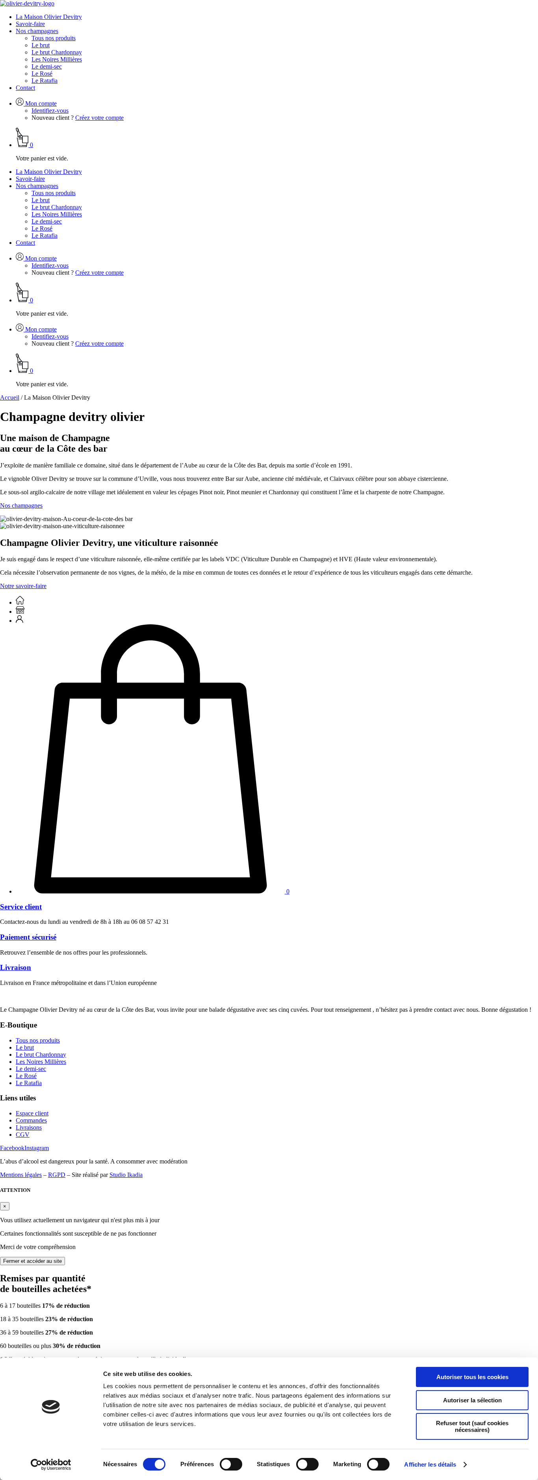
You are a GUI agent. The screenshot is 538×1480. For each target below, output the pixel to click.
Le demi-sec (47, 66)
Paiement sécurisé (28, 937)
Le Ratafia (45, 80)
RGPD (56, 1174)
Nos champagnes (37, 31)
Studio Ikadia (126, 1174)
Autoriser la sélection (472, 1400)
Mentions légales (21, 1174)
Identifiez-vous (50, 110)
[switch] (231, 1464)
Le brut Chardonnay (57, 52)
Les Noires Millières (57, 59)
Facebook (12, 1148)
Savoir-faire (30, 23)
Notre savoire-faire (23, 586)
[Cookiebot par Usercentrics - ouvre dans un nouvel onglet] (51, 1465)
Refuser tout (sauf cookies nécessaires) (472, 1426)
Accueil (9, 397)
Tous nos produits (54, 38)
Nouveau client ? (53, 117)
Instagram (36, 1148)
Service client (21, 907)
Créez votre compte (99, 117)
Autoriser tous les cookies (472, 1377)
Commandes (31, 1120)
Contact (25, 87)
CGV (23, 1134)
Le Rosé (42, 73)
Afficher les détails (430, 1464)
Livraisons (29, 1127)
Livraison (15, 967)
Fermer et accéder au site (32, 1261)
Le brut (41, 45)
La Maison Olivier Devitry (49, 16)
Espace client (32, 1113)
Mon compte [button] (40, 103)
